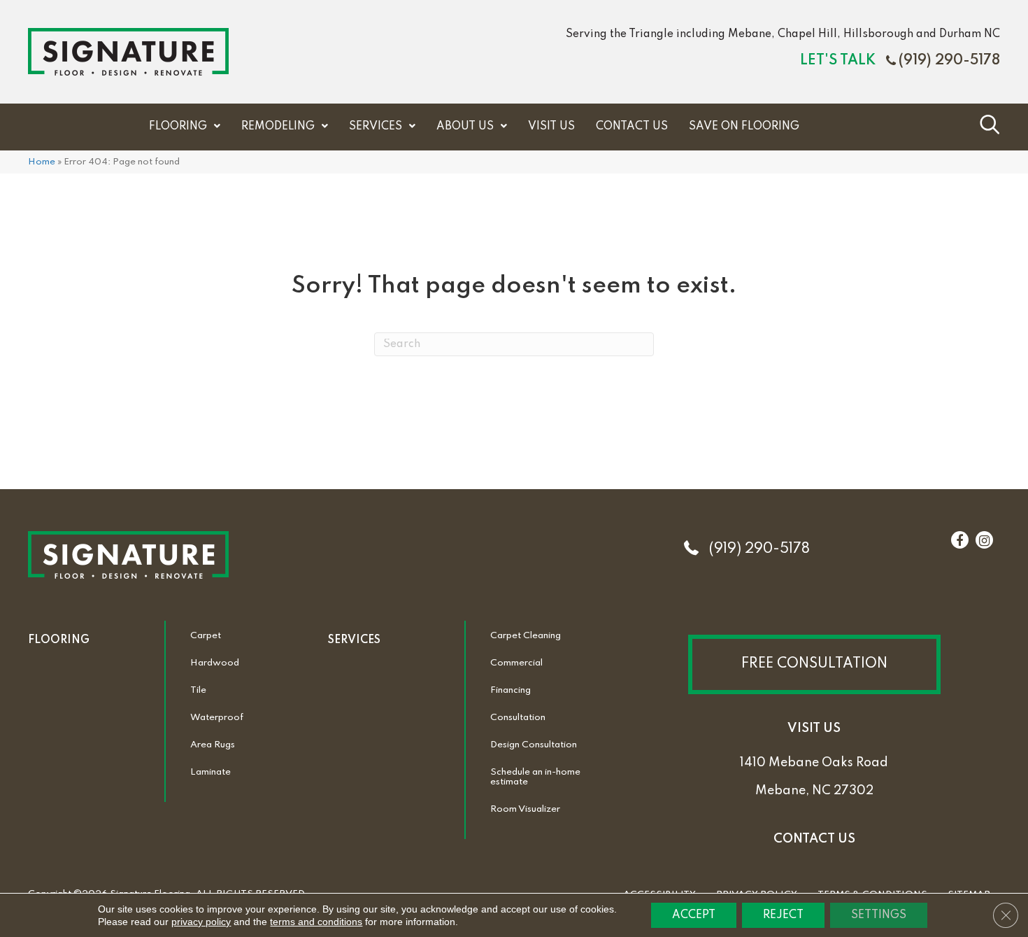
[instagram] (984, 541)
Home (41, 162)
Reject (783, 915)
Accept (693, 915)
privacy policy (201, 921)
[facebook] (959, 541)
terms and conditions (316, 921)
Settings (878, 915)
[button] (814, 664)
